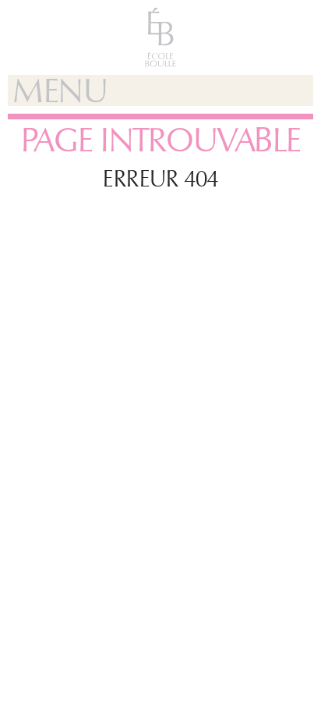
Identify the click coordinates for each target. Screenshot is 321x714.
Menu (60, 90)
